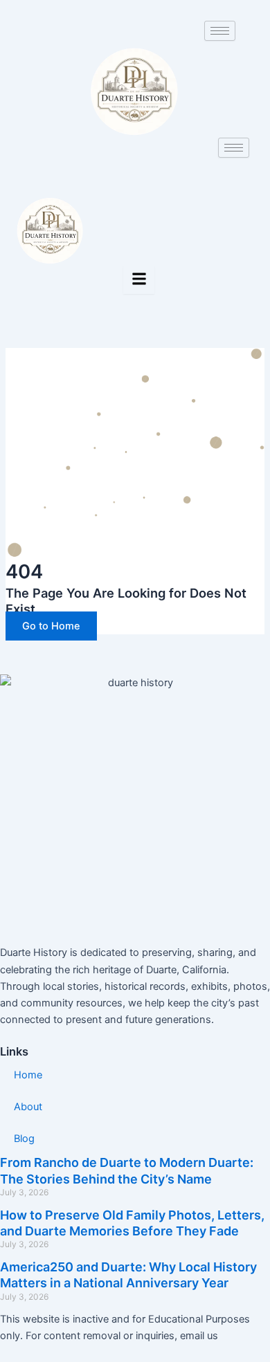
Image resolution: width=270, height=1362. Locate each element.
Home (28, 1075)
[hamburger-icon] (219, 31)
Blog (24, 1138)
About (28, 1107)
